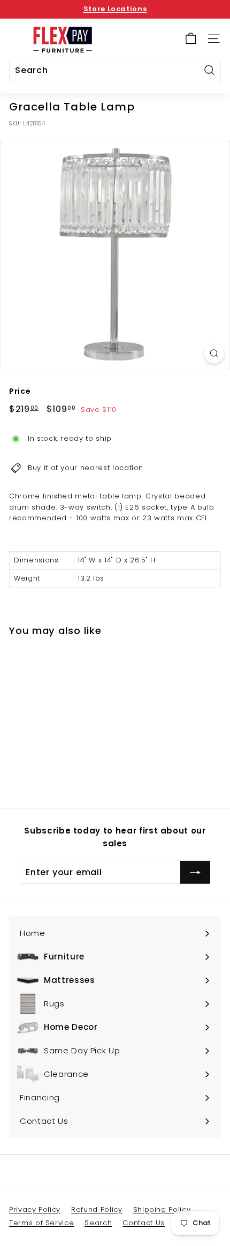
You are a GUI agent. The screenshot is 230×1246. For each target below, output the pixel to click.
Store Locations (115, 9)
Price (19, 391)
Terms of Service (41, 1223)
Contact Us (143, 1223)
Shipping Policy (162, 1209)
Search (98, 1223)
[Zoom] (214, 353)
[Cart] (190, 38)
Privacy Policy (34, 1209)
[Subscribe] (195, 872)
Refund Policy (96, 1209)
